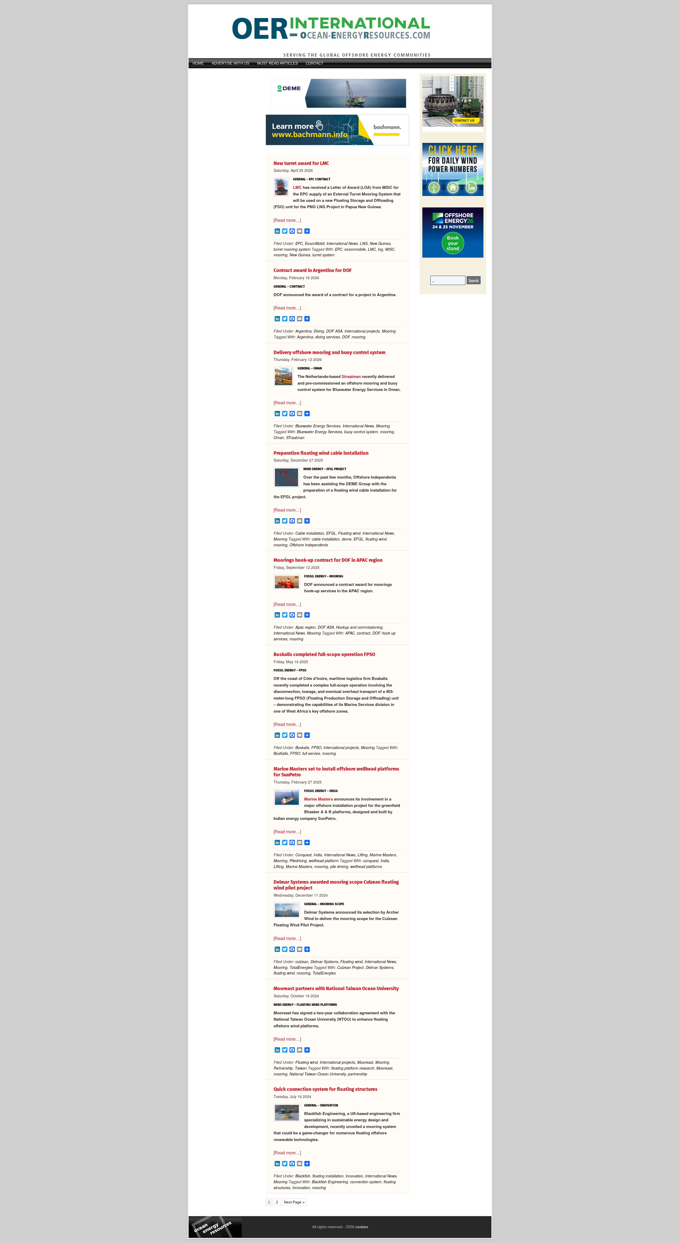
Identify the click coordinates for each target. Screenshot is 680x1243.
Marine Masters (318, 799)
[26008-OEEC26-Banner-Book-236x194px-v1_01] (452, 256)
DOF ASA (334, 331)
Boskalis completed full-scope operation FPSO (324, 654)
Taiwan (301, 1068)
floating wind (376, 539)
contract (363, 633)
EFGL (331, 533)
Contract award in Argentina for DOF (313, 270)
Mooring (389, 331)
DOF (346, 336)
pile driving (339, 866)
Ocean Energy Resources (336, 31)
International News (342, 243)
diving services (327, 336)
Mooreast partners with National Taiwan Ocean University (336, 988)
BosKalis (281, 753)
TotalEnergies (301, 967)
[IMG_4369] (337, 112)
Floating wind (349, 533)
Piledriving (298, 860)
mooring (280, 254)
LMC (297, 187)
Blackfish (302, 1175)
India (318, 854)
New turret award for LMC (301, 163)
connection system (365, 1181)
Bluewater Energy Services (318, 425)
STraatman (295, 437)
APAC (350, 633)
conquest (371, 860)
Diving (319, 331)
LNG (364, 243)
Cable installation (309, 533)
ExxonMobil (314, 243)
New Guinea (380, 243)
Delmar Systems (324, 961)
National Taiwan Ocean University (318, 1073)
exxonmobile (355, 249)
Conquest (303, 854)
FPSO (316, 747)
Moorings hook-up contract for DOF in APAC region (328, 560)
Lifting (363, 854)
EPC (299, 243)
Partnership (283, 1068)
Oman (279, 437)
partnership (357, 1073)
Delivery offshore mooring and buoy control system (329, 352)
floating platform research (352, 1068)
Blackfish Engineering (330, 1181)
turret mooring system (292, 249)
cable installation (326, 539)
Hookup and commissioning (359, 627)
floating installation (327, 1175)
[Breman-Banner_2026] (452, 130)
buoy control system (361, 431)
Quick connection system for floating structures (325, 1089)
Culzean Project (350, 967)
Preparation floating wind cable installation (321, 453)
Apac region (305, 627)
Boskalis (302, 747)
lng (380, 249)
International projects (362, 331)
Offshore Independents (309, 544)
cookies (361, 1227)
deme (346, 539)
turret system (323, 254)
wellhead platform (324, 860)
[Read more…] (287, 220)
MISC (389, 249)
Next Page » (294, 1202)
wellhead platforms (366, 866)
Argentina (303, 331)
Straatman (351, 376)
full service (311, 753)
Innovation (354, 1175)
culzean (301, 961)
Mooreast (365, 1062)
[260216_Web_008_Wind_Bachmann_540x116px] (337, 144)
